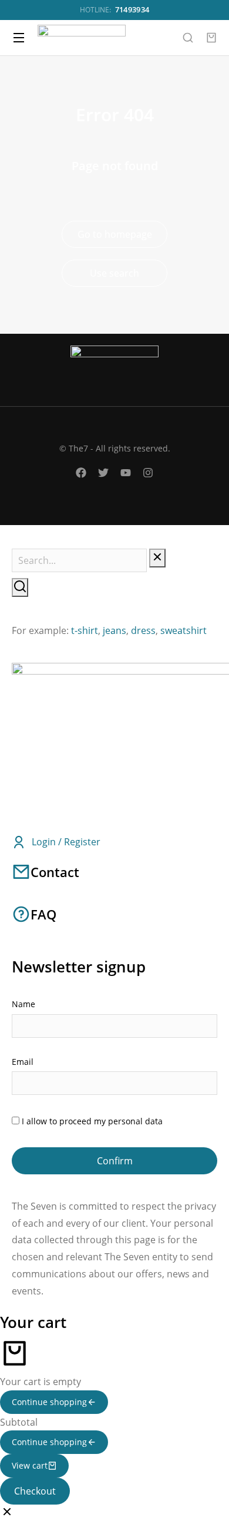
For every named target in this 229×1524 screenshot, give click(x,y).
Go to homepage (115, 234)
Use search (114, 273)
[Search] (20, 587)
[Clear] (157, 558)
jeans (114, 630)
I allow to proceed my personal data (92, 1121)
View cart (30, 1465)
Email (22, 1061)
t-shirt (84, 630)
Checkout (35, 1491)
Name (23, 1004)
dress (143, 630)
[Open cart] (211, 38)
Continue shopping (49, 1401)
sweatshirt (183, 630)
